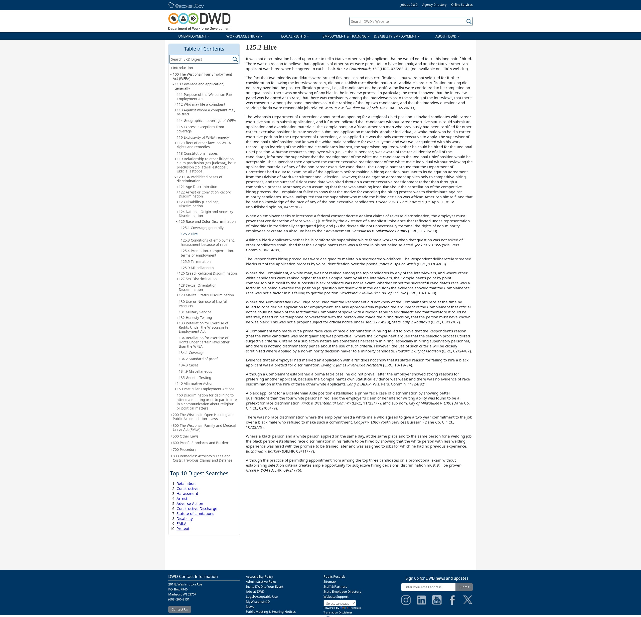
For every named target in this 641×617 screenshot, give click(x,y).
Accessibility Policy (259, 576)
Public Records (334, 576)
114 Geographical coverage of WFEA (206, 120)
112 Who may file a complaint (201, 104)
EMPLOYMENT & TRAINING (345, 36)
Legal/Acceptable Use (262, 596)
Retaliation (186, 483)
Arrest (182, 498)
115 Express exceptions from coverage (200, 128)
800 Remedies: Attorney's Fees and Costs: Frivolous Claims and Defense (202, 458)
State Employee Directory (342, 591)
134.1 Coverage (191, 352)
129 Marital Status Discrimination (206, 295)
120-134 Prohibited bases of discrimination (199, 178)
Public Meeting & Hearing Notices (271, 611)
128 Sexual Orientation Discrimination (197, 287)
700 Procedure (185, 449)
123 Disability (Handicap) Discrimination (199, 203)
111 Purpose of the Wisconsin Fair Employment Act (204, 96)
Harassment (187, 493)
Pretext (183, 528)
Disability (185, 518)
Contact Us (180, 609)
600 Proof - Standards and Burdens (201, 442)
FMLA (182, 523)
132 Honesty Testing (195, 317)
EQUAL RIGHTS (293, 36)
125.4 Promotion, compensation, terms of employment (207, 252)
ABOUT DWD (445, 36)
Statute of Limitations (195, 513)
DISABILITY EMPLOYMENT (395, 36)
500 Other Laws (186, 436)
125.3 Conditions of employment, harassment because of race (208, 242)
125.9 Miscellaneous (197, 267)
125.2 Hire (189, 234)
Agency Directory (434, 5)
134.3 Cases (189, 365)
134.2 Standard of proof (198, 358)
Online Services (462, 5)
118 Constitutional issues (197, 153)
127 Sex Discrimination (198, 278)
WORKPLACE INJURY (243, 36)
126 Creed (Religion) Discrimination (208, 273)
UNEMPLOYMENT (192, 36)
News (250, 606)
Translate (355, 607)
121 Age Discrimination (198, 186)
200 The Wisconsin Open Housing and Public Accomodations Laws (203, 416)
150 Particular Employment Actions (205, 388)
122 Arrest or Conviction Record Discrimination (205, 194)
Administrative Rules (261, 581)
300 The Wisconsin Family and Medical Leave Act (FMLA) (204, 427)
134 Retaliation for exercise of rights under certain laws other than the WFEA (204, 342)
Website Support (336, 596)
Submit (464, 587)
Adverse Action (190, 503)
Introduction (183, 67)
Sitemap (330, 581)
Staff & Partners (335, 586)
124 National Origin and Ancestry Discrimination (206, 213)
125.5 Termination (196, 261)
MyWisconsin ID (258, 601)
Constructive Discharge (197, 508)
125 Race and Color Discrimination (207, 221)
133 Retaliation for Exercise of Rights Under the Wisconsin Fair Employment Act (205, 327)
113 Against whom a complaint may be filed (206, 112)
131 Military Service (195, 312)
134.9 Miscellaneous (195, 371)
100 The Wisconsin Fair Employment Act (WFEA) (202, 76)
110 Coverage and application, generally (199, 86)
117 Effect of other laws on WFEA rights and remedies (204, 144)
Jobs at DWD (409, 5)
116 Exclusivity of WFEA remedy (203, 137)
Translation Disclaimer (338, 612)
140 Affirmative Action (195, 383)
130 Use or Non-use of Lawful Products (203, 303)
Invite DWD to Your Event (264, 586)
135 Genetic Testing (195, 377)
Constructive (188, 488)
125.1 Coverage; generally (202, 227)
